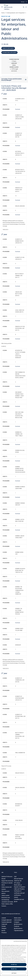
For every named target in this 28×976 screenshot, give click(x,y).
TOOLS (15, 872)
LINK (2, 872)
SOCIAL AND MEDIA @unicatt (7, 913)
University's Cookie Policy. (20, 961)
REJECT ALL (14, 968)
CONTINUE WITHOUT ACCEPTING (20, 941)
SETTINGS (14, 973)
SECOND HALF (17, 913)
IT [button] (26, 7)
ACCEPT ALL (14, 964)
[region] (14, 957)
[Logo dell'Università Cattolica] (9, 7)
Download (17, 109)
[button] (23, 7)
